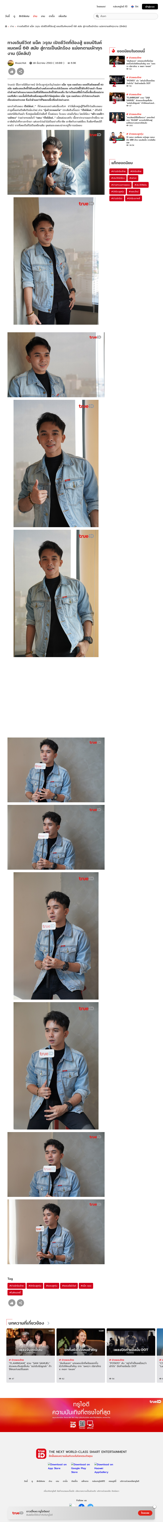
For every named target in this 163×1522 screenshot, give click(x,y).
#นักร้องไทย (135, 171)
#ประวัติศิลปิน (141, 185)
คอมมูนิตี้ (112, 1481)
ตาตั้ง (52, 16)
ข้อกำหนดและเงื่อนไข (65, 1491)
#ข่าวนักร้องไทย (16, 1285)
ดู (14, 16)
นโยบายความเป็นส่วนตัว (85, 1491)
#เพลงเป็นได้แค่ (69, 1285)
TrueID (14, 6)
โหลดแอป (101, 6)
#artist (133, 178)
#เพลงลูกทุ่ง (51, 1285)
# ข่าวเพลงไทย (133, 57)
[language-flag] (132, 6)
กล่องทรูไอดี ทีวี (120, 6)
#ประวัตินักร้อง (118, 178)
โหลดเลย (145, 1513)
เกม (43, 16)
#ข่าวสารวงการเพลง (120, 185)
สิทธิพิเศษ (24, 16)
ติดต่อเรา (115, 1491)
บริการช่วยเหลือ (104, 1491)
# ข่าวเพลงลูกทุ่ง (134, 134)
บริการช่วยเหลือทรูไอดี (129, 1481)
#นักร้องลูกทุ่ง (34, 1285)
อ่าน (35, 16)
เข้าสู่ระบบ (150, 6)
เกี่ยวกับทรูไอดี (50, 1491)
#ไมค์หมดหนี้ (15, 1292)
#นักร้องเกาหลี (133, 198)
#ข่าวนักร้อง (116, 198)
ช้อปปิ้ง (74, 1481)
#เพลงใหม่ (133, 191)
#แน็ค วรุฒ (86, 1285)
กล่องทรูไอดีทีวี (98, 1481)
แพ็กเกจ (85, 1481)
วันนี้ (7, 16)
